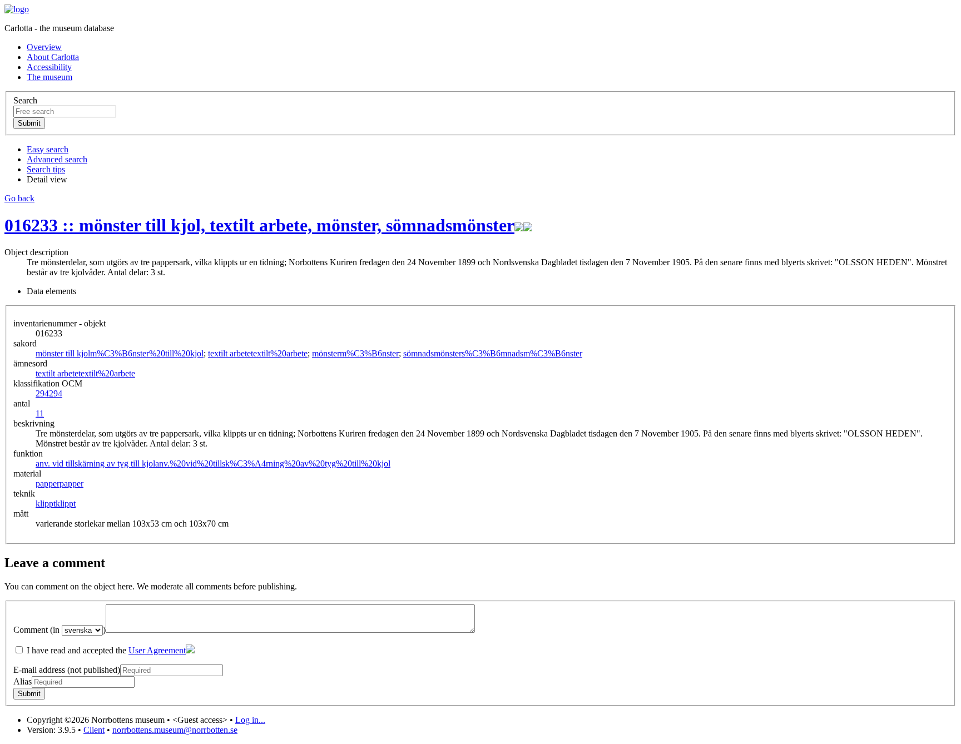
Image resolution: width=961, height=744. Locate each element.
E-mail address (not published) (66, 669)
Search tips (46, 169)
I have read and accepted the (105, 650)
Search (25, 100)
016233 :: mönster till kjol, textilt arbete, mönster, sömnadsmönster (259, 225)
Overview (44, 47)
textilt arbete (258, 353)
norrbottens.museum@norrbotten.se (174, 730)
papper (59, 483)
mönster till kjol (120, 353)
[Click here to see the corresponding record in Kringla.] (527, 225)
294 (49, 393)
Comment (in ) (59, 629)
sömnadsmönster (492, 353)
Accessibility (49, 67)
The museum (49, 77)
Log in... (250, 720)
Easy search (47, 149)
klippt (56, 503)
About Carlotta (53, 57)
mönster (355, 353)
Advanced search (57, 159)
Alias (22, 681)
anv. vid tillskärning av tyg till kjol (213, 463)
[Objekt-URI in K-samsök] (518, 225)
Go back (19, 198)
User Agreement (157, 650)
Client (94, 730)
